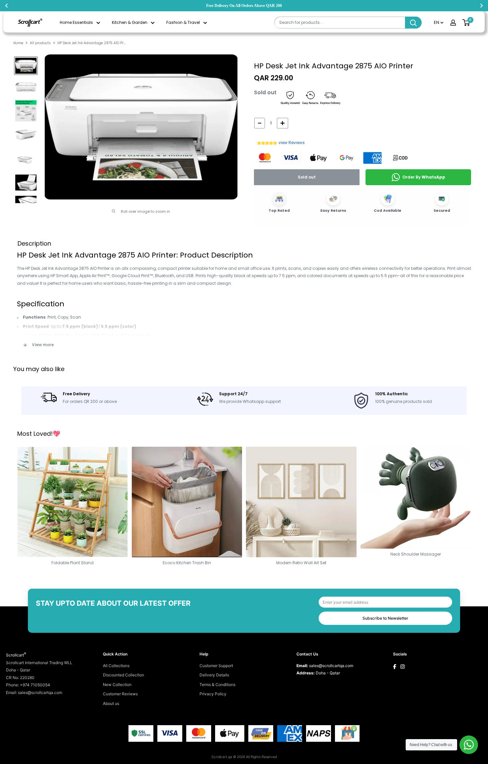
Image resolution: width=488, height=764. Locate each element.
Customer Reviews (120, 693)
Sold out (307, 177)
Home (18, 42)
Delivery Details (214, 674)
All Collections (116, 665)
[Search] (413, 23)
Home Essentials (76, 22)
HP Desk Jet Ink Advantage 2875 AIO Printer (333, 66)
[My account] (453, 23)
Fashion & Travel (183, 22)
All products (40, 42)
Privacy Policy (213, 693)
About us (111, 703)
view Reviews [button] (292, 142)
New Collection (117, 684)
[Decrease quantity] (259, 123)
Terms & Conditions (217, 684)
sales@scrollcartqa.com (331, 665)
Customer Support (216, 665)
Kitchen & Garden (129, 22)
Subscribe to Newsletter (385, 618)
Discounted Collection (123, 674)
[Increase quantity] (282, 123)
